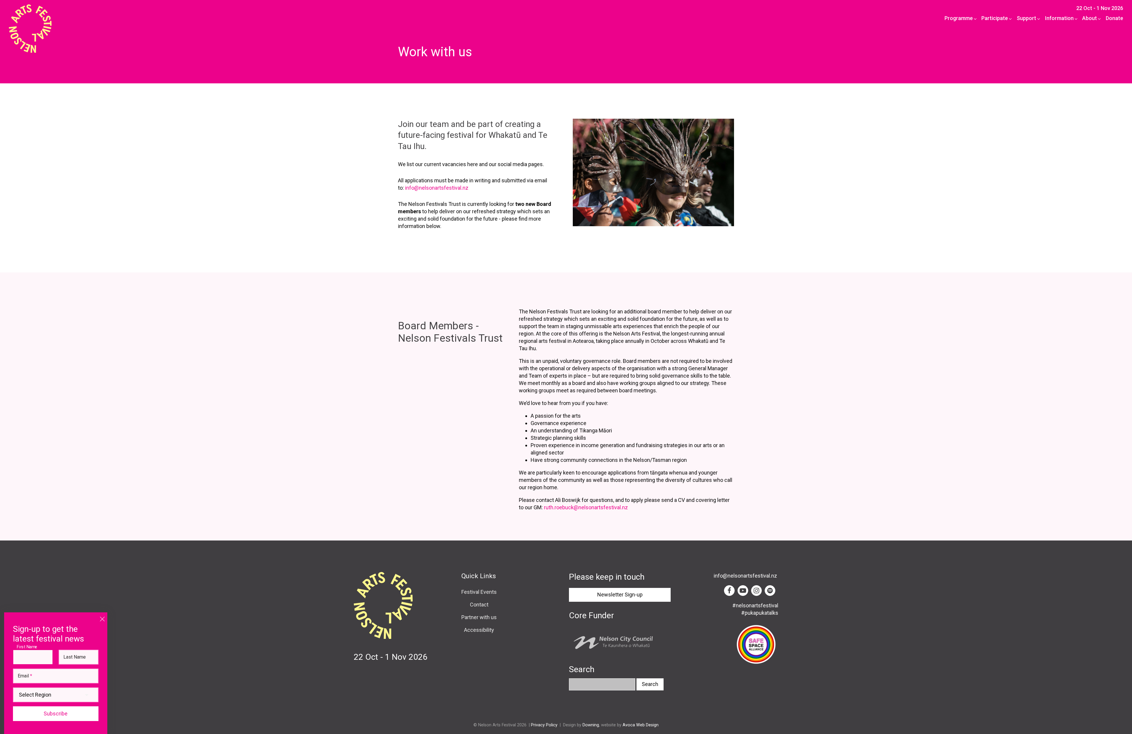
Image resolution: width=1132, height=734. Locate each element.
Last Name (74, 657)
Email (25, 676)
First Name (28, 646)
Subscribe (56, 713)
